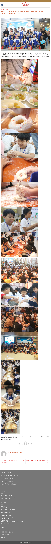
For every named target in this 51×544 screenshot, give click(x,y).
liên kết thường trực (25, 447)
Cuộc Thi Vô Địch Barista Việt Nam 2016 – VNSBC (12, 521)
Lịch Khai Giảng (4, 507)
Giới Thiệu (3, 506)
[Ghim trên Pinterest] (29, 443)
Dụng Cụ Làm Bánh (5, 523)
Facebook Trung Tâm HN (7, 532)
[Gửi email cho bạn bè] (27, 443)
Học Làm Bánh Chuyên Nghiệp (8, 509)
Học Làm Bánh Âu (5, 511)
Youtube (3, 537)
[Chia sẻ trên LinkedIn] (31, 443)
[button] (2, 5)
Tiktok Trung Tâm (5, 534)
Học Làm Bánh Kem (5, 512)
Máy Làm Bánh (4, 520)
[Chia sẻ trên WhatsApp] (20, 443)
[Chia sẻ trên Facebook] (22, 443)
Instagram (3, 535)
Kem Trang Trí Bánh (5, 518)
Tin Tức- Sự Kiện (4, 9)
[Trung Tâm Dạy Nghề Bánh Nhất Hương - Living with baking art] (25, 4)
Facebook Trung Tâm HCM (7, 531)
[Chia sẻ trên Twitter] (24, 443)
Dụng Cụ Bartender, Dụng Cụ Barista (9, 517)
